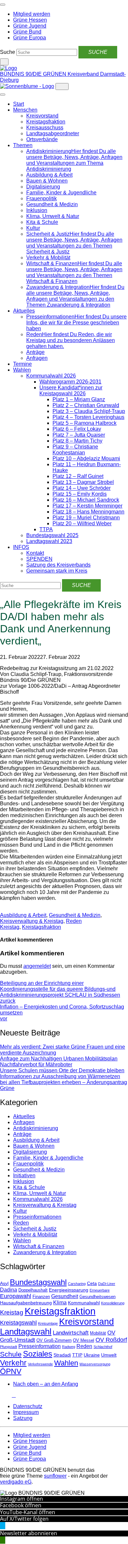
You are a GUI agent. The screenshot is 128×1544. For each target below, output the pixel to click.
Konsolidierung (112, 1303)
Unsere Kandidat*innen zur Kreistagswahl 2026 (70, 390)
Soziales (37, 1353)
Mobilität (98, 1333)
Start (18, 104)
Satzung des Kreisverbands (58, 565)
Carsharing (77, 1284)
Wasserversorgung (94, 1364)
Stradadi (62, 1355)
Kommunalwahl (84, 1302)
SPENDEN (39, 559)
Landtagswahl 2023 (49, 541)
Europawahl (15, 1296)
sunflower (55, 1476)
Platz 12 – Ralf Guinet (78, 476)
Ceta (92, 1283)
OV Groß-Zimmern (54, 1340)
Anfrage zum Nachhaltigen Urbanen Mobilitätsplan (58, 1058)
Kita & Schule (42, 222)
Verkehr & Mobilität (48, 257)
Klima (60, 1302)
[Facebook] (6, 1395)
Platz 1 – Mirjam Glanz (79, 399)
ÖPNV (10, 1371)
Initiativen (24, 1175)
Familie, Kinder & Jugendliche (61, 192)
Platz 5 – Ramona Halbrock (85, 423)
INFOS (21, 547)
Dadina (8, 1290)
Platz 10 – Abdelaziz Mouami (86, 458)
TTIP (77, 1355)
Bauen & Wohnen (47, 181)
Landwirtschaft (71, 1333)
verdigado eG (16, 1482)
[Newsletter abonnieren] (14, 1395)
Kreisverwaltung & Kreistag (31, 921)
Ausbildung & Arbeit (49, 175)
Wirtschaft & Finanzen (38, 1246)
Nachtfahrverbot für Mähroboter (36, 1064)
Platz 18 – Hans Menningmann (88, 511)
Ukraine (92, 1355)
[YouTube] (10, 1395)
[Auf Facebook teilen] (2, 909)
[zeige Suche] (4, 61)
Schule (11, 1354)
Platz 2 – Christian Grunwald (86, 405)
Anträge (35, 352)
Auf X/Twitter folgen (24, 1518)
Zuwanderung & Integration (44, 1252)
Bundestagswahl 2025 (52, 535)
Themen (22, 145)
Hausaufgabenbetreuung (26, 1302)
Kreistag (9, 927)
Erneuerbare (100, 1290)
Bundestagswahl (38, 1282)
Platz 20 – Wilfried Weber (82, 523)
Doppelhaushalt (33, 1290)
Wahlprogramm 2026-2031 (70, 381)
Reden (74, 921)
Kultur (33, 228)
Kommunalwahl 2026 (51, 376)
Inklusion (36, 210)
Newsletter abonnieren (28, 1533)
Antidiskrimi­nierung (35, 1128)
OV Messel (83, 1340)
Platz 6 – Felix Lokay (77, 429)
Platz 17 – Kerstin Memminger (87, 506)
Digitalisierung (43, 186)
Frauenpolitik (41, 198)
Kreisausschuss (44, 127)
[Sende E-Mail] (7, 909)
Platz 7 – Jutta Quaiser (79, 435)
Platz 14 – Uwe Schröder (82, 488)
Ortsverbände (42, 139)
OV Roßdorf (111, 1340)
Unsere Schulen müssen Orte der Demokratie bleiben (62, 1070)
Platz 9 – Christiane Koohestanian (75, 449)
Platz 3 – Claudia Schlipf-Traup (89, 411)
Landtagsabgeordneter (52, 133)
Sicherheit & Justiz (34, 1228)
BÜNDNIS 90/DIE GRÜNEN (34, 74)
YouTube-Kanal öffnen (27, 1512)
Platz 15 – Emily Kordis (80, 494)
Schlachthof (103, 1347)
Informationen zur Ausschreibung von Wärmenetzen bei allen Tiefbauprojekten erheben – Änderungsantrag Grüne (63, 1082)
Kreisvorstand (42, 116)
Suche (7, 52)
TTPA (46, 529)
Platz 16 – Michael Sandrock (86, 500)
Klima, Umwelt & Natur (52, 216)
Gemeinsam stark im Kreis (56, 571)
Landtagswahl (26, 1331)
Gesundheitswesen (97, 1296)
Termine (22, 364)
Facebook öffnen (20, 1505)
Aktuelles (24, 311)
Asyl (4, 1283)
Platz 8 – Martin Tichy (77, 441)
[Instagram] (2, 1395)
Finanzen (41, 1296)
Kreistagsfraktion (45, 121)
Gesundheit (64, 1296)
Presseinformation (39, 1346)
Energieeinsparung (68, 1290)
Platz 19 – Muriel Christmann (86, 517)
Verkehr (13, 1363)
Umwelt (109, 1355)
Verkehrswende (40, 1364)
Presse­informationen (37, 1217)
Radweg (68, 1347)
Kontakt (35, 553)
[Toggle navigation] (2, 5)
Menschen (25, 110)
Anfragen (37, 358)
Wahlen (22, 370)
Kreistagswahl (18, 1322)
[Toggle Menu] (2, 95)
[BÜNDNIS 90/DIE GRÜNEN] (8, 68)
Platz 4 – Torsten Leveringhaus (88, 417)
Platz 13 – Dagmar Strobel (83, 482)
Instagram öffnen (21, 1498)
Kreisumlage (48, 1323)
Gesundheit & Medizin (52, 204)
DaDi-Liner (106, 1284)
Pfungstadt (8, 1347)
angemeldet (37, 966)
